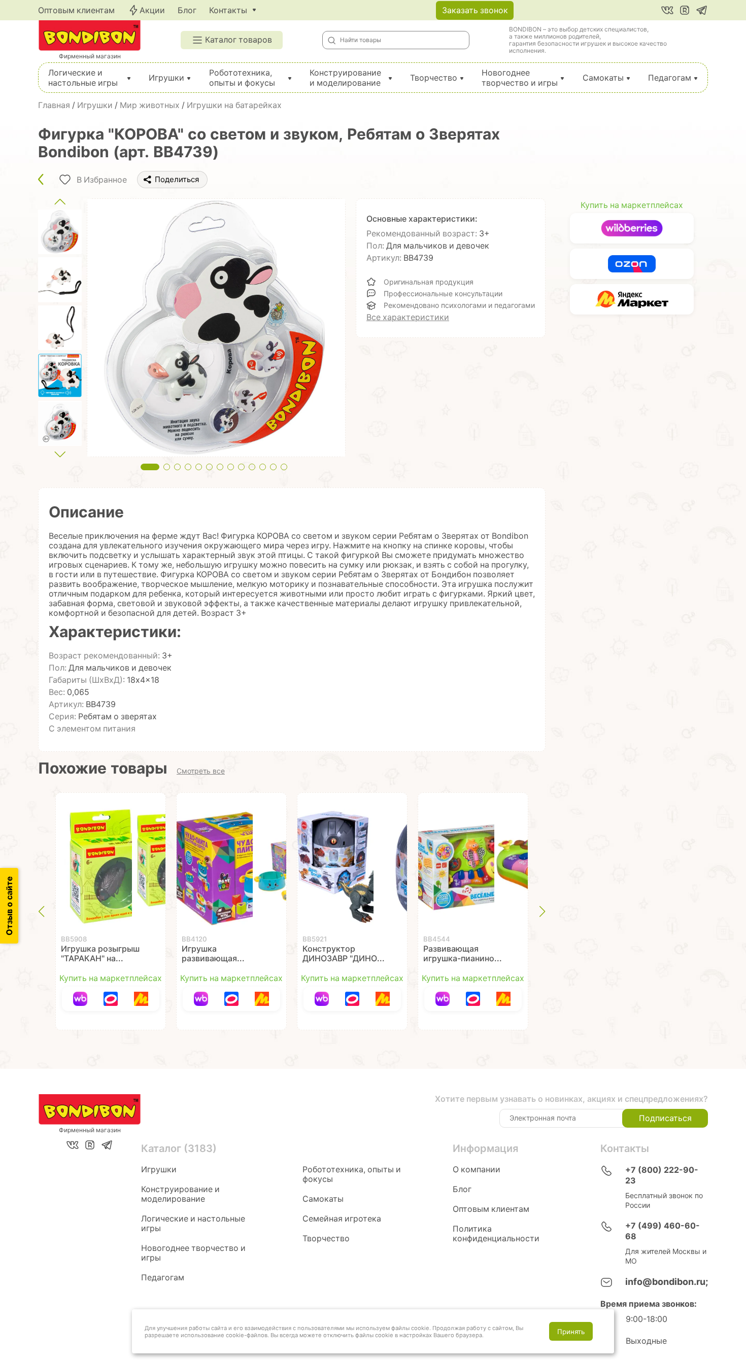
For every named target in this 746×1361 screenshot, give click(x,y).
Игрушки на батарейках (234, 105)
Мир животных (150, 105)
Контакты (228, 10)
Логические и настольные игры (83, 78)
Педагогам (669, 78)
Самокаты (603, 78)
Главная (54, 105)
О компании (476, 1169)
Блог (187, 10)
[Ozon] (110, 999)
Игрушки (166, 78)
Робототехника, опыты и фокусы (242, 78)
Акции (152, 10)
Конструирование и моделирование (345, 78)
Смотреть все (201, 771)
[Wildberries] (80, 999)
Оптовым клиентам (76, 10)
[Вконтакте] (667, 10)
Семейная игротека (341, 1219)
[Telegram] (702, 10)
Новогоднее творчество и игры (520, 78)
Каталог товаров (238, 40)
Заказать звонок (475, 10)
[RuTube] (685, 10)
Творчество (433, 78)
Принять (571, 1332)
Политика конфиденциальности (496, 1233)
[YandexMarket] (141, 999)
